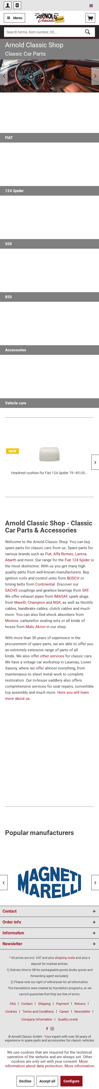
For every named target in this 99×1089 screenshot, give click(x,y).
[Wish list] (17, 5)
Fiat (48, 554)
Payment (62, 1004)
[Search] (87, 32)
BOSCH (73, 578)
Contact (26, 1004)
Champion (36, 602)
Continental (45, 584)
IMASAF (60, 596)
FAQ (13, 1004)
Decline (25, 1081)
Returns (80, 1004)
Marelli (20, 602)
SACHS (11, 590)
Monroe (11, 620)
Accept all (47, 1081)
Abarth (10, 560)
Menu (17, 18)
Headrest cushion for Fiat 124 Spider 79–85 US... (49, 473)
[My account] (7, 5)
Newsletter (82, 1011)
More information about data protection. (46, 1063)
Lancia (80, 554)
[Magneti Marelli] (49, 882)
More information (79, 1066)
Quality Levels (68, 1019)
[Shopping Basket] (90, 18)
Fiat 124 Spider (77, 560)
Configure (71, 1081)
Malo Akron (35, 626)
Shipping (44, 1004)
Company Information (36, 1019)
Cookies (11, 1011)
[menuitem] (7, 5)
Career (64, 1011)
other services (52, 656)
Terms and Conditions (38, 1011)
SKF (85, 590)
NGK (57, 602)
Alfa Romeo (63, 554)
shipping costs (65, 958)
